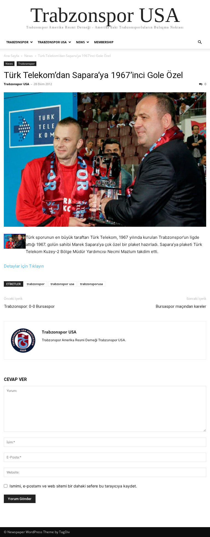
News (80, 42)
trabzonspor (36, 284)
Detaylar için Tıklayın (24, 266)
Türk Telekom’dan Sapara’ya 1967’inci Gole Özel (93, 75)
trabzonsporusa (91, 284)
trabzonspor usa (62, 284)
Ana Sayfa (11, 55)
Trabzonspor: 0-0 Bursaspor (29, 306)
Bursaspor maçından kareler (181, 306)
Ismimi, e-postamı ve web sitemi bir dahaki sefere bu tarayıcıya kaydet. (73, 486)
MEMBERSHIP (103, 42)
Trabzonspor (17, 42)
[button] (199, 42)
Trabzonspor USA (52, 42)
